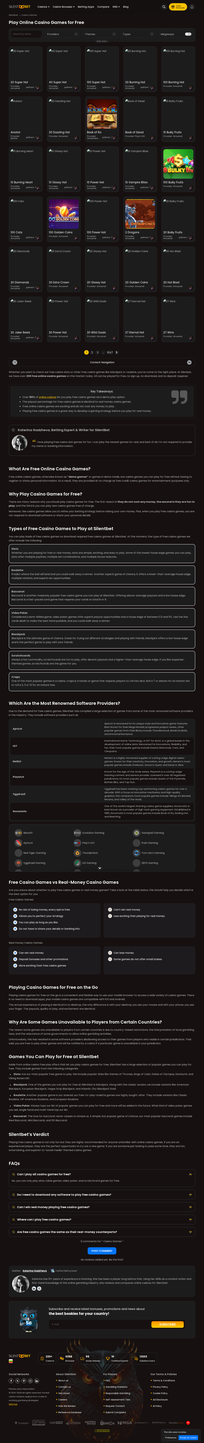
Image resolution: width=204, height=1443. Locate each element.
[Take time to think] (102, 1430)
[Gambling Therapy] (90, 1422)
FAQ (108, 1380)
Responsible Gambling (118, 1393)
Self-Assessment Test (118, 1399)
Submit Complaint (116, 1412)
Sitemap (13, 1404)
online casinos (47, 397)
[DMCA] (107, 1422)
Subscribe (167, 1324)
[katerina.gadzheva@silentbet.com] (39, 1288)
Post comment (102, 1251)
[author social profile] (34, 1288)
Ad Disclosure (160, 1399)
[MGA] (124, 1422)
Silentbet (13, 15)
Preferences (170, 1437)
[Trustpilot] (21, 1422)
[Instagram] (30, 1380)
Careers (62, 1399)
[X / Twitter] (17, 1380)
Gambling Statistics (116, 1386)
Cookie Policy (160, 1393)
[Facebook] (11, 1380)
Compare (103, 7)
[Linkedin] (36, 1380)
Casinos (42, 7)
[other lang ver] (11, 1361)
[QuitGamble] (159, 1422)
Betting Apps (86, 7)
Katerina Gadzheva (35, 1271)
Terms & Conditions (164, 1380)
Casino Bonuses (62, 7)
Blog (125, 7)
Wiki (115, 7)
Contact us (64, 1386)
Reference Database (69, 1412)
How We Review (67, 1406)
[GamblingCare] (142, 1422)
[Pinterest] (24, 1380)
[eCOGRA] (73, 1422)
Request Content (115, 1406)
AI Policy (157, 1406)
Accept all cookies (188, 1437)
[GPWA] (38, 1422)
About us (63, 1380)
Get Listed (63, 1393)
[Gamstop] (55, 1422)
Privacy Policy (160, 1386)
